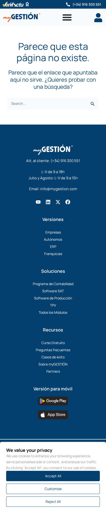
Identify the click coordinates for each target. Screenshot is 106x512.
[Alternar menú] (67, 17)
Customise (53, 488)
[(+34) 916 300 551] (68, 4)
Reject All (53, 501)
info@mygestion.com (58, 188)
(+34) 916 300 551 (86, 4)
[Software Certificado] (27, 4)
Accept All (53, 476)
